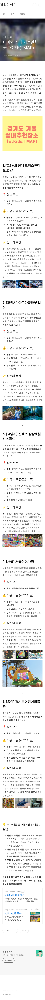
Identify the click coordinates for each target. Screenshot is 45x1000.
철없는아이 (7, 951)
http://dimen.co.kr (12, 891)
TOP (40, 992)
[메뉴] (40, 5)
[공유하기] (12, 931)
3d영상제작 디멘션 (14, 895)
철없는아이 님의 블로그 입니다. (13, 955)
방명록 (23, 14)
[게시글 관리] (15, 931)
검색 (34, 5)
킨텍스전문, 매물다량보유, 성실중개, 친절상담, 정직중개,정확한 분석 (15, 918)
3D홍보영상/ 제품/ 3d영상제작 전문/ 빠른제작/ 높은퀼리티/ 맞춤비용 (21, 900)
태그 (12, 14)
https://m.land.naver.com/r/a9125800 (20, 909)
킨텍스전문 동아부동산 (14, 913)
